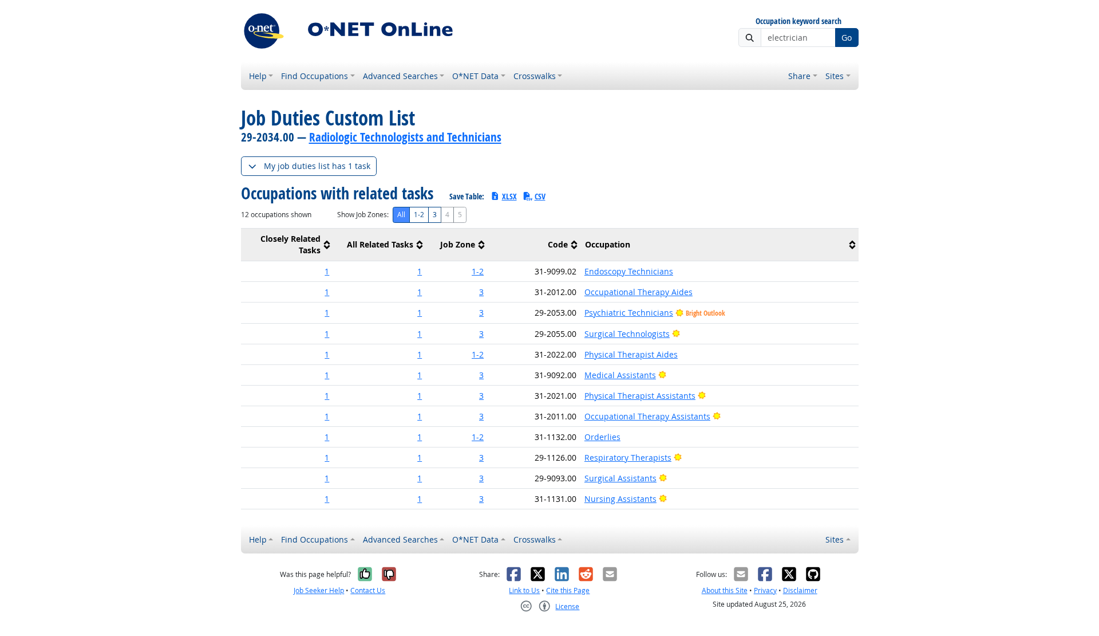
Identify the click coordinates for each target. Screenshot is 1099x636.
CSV (540, 196)
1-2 (419, 214)
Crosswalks (534, 75)
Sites (834, 75)
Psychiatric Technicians (628, 312)
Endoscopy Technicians (628, 271)
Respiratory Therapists (627, 457)
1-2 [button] (478, 271)
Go (846, 37)
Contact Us (367, 590)
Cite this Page (568, 590)
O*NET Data (475, 75)
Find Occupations (314, 75)
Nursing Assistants (620, 498)
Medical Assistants (620, 375)
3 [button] (481, 291)
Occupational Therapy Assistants (647, 416)
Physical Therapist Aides (631, 354)
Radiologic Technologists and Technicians (405, 137)
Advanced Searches (400, 75)
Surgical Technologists (627, 333)
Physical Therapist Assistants (639, 395)
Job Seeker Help (319, 590)
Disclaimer (800, 590)
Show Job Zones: (363, 214)
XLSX (509, 196)
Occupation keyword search (798, 21)
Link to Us (524, 590)
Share (799, 75)
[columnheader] (287, 245)
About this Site (725, 590)
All (401, 214)
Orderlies (602, 436)
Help (258, 75)
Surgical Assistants (620, 478)
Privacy (765, 590)
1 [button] (327, 271)
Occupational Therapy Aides (638, 291)
